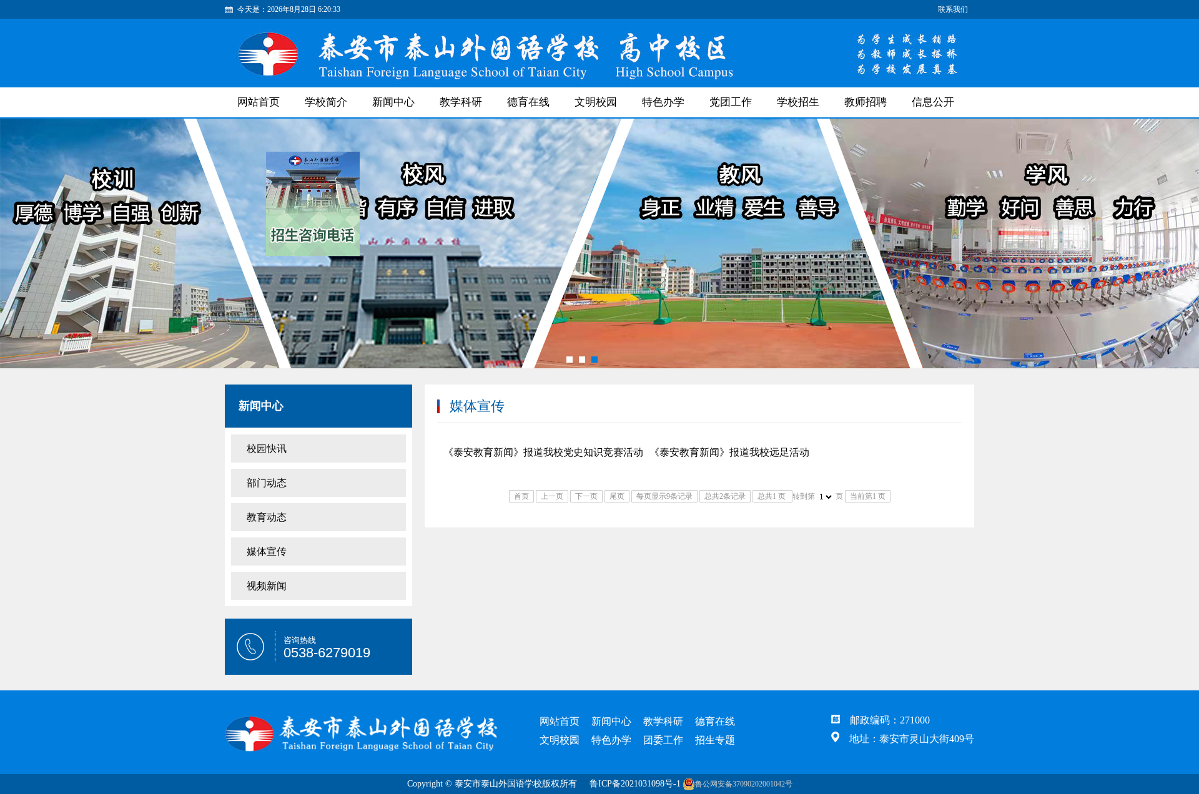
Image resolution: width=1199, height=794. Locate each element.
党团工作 (730, 102)
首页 (521, 496)
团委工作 (663, 740)
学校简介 (326, 102)
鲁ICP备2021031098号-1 (635, 783)
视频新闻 (267, 586)
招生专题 (715, 740)
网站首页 (560, 721)
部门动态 (267, 483)
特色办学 (663, 102)
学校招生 (798, 102)
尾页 (616, 496)
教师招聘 (865, 102)
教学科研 (461, 102)
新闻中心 (393, 102)
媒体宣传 (267, 551)
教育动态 (267, 517)
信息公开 (933, 102)
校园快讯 (267, 448)
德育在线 (528, 102)
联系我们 (953, 9)
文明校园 (596, 102)
